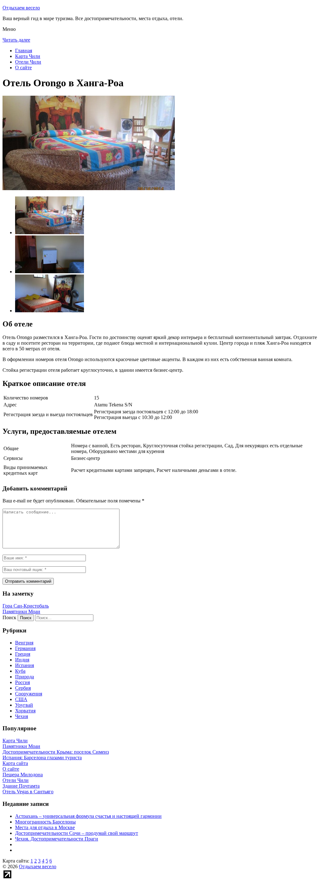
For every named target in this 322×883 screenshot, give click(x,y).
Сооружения (28, 693)
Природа (24, 676)
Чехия (21, 716)
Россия (22, 682)
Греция (22, 654)
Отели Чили (28, 62)
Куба (20, 671)
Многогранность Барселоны (45, 821)
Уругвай (24, 705)
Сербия (23, 688)
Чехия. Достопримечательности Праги (56, 838)
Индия (22, 659)
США (21, 699)
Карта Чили (27, 56)
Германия (25, 648)
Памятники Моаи (21, 611)
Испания (24, 665)
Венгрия (24, 642)
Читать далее (16, 39)
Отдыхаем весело (21, 7)
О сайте (23, 67)
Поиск (9, 617)
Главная (23, 50)
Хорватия (25, 710)
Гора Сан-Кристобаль (26, 605)
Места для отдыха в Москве (45, 827)
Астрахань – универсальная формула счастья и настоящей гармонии (88, 816)
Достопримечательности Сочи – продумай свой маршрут (76, 833)
